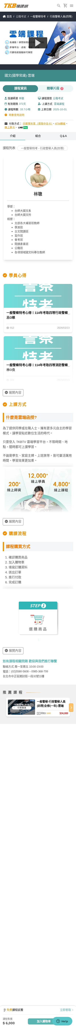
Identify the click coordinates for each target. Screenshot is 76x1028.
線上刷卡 (10, 127)
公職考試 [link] (21, 16)
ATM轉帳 (60, 123)
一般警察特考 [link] (38, 16)
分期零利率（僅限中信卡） (37, 123)
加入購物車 (44, 1021)
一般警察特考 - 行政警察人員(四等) (42, 148)
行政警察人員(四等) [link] (61, 16)
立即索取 (65, 1009)
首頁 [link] (9, 16)
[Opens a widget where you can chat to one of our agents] (62, 1021)
